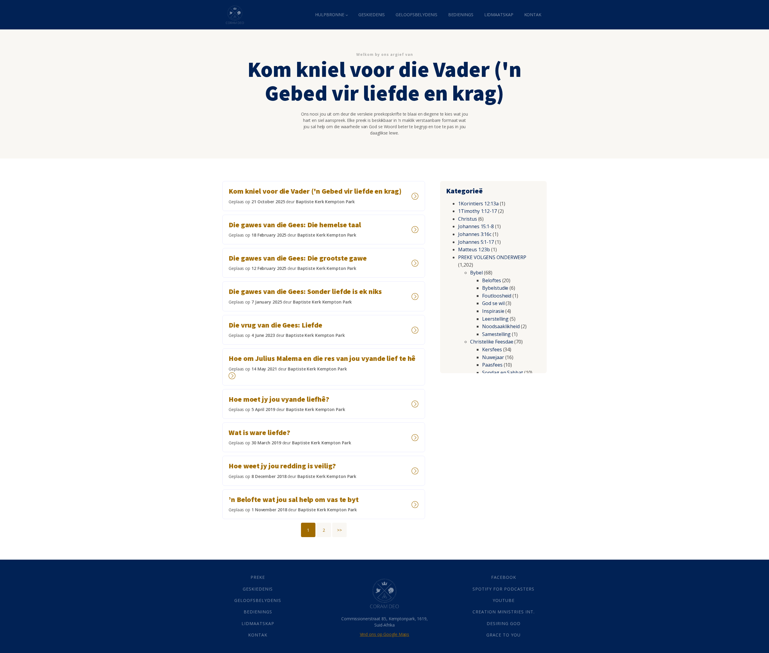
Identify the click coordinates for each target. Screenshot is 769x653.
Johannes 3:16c (474, 234)
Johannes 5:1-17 (476, 242)
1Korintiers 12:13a (478, 203)
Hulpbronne (329, 14)
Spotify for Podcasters (503, 589)
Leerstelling (495, 319)
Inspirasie (493, 311)
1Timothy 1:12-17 (477, 211)
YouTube (504, 600)
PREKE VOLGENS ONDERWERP (492, 257)
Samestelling (496, 334)
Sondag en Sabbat (502, 372)
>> (339, 530)
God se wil (493, 303)
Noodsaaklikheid (501, 326)
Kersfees (492, 349)
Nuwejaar (493, 357)
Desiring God (504, 623)
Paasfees (492, 364)
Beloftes (491, 280)
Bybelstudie (495, 288)
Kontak (532, 14)
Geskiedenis (371, 14)
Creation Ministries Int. (504, 612)
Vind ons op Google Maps (384, 634)
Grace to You (503, 635)
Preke (258, 577)
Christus (467, 219)
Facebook (503, 577)
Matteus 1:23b (474, 249)
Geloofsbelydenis (416, 14)
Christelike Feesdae (491, 341)
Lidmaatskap (498, 14)
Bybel (476, 272)
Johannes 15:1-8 (476, 226)
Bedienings (460, 14)
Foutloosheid (496, 295)
